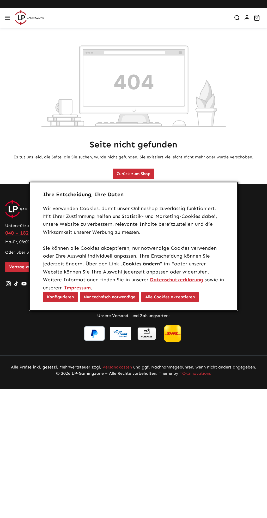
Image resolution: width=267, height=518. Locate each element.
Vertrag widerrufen (28, 266)
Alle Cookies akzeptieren (170, 296)
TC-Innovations (195, 373)
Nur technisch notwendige (109, 296)
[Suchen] (237, 17)
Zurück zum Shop (133, 173)
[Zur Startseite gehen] (121, 17)
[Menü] (8, 17)
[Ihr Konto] (247, 17)
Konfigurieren (60, 296)
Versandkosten (117, 367)
